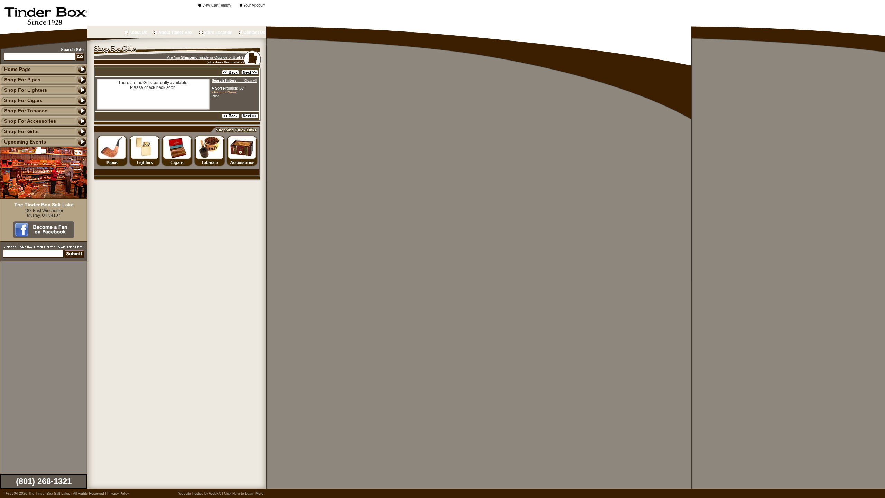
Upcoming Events (25, 142)
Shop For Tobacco (26, 110)
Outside (220, 57)
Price (216, 96)
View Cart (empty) (217, 5)
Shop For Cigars (23, 100)
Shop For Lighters (25, 90)
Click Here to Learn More (243, 493)
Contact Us (254, 32)
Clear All (250, 80)
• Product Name (224, 92)
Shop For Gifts (21, 131)
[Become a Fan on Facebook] (43, 236)
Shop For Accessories (30, 121)
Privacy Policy (118, 493)
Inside (204, 57)
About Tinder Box (175, 32)
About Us (137, 32)
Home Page (17, 69)
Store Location (217, 32)
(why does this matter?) (225, 62)
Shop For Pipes (22, 79)
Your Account (254, 5)
